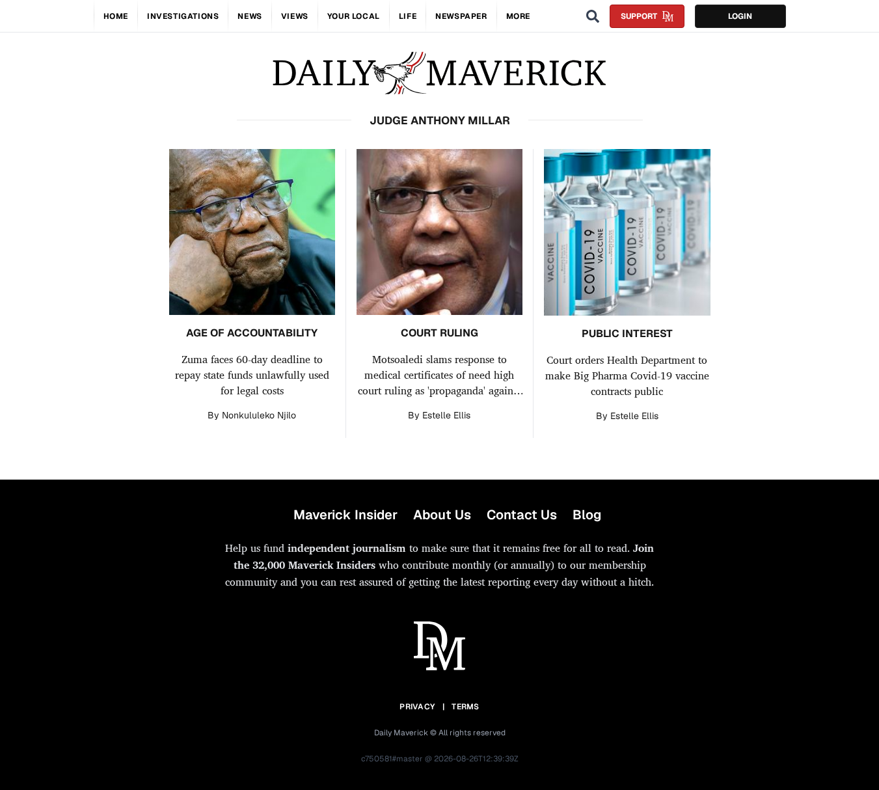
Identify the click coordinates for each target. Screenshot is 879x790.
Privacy (417, 706)
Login (740, 16)
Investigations (183, 16)
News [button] (249, 16)
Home (115, 16)
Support (639, 16)
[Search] (592, 16)
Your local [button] (353, 16)
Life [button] (407, 16)
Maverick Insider (345, 514)
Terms (466, 706)
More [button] (518, 16)
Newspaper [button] (461, 16)
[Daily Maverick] (439, 73)
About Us (442, 514)
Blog (587, 514)
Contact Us (522, 514)
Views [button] (294, 16)
